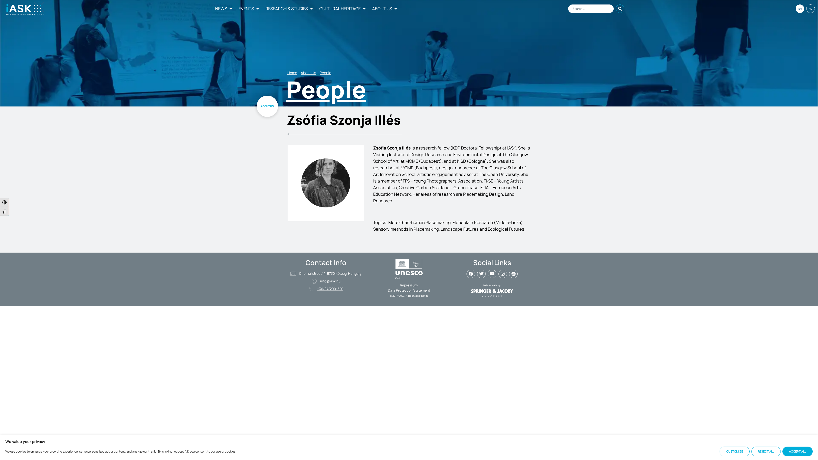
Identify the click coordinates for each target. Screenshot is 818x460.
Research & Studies (286, 9)
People (325, 72)
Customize (734, 451)
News (221, 9)
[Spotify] (513, 274)
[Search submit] (620, 8)
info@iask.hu (330, 281)
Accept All (797, 451)
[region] (409, 447)
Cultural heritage (340, 9)
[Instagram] (502, 274)
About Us (382, 9)
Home (292, 72)
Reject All (766, 451)
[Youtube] (492, 274)
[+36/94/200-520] (311, 289)
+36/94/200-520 (330, 288)
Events (246, 9)
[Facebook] (471, 274)
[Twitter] (481, 274)
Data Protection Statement (409, 290)
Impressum (409, 285)
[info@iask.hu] (314, 281)
